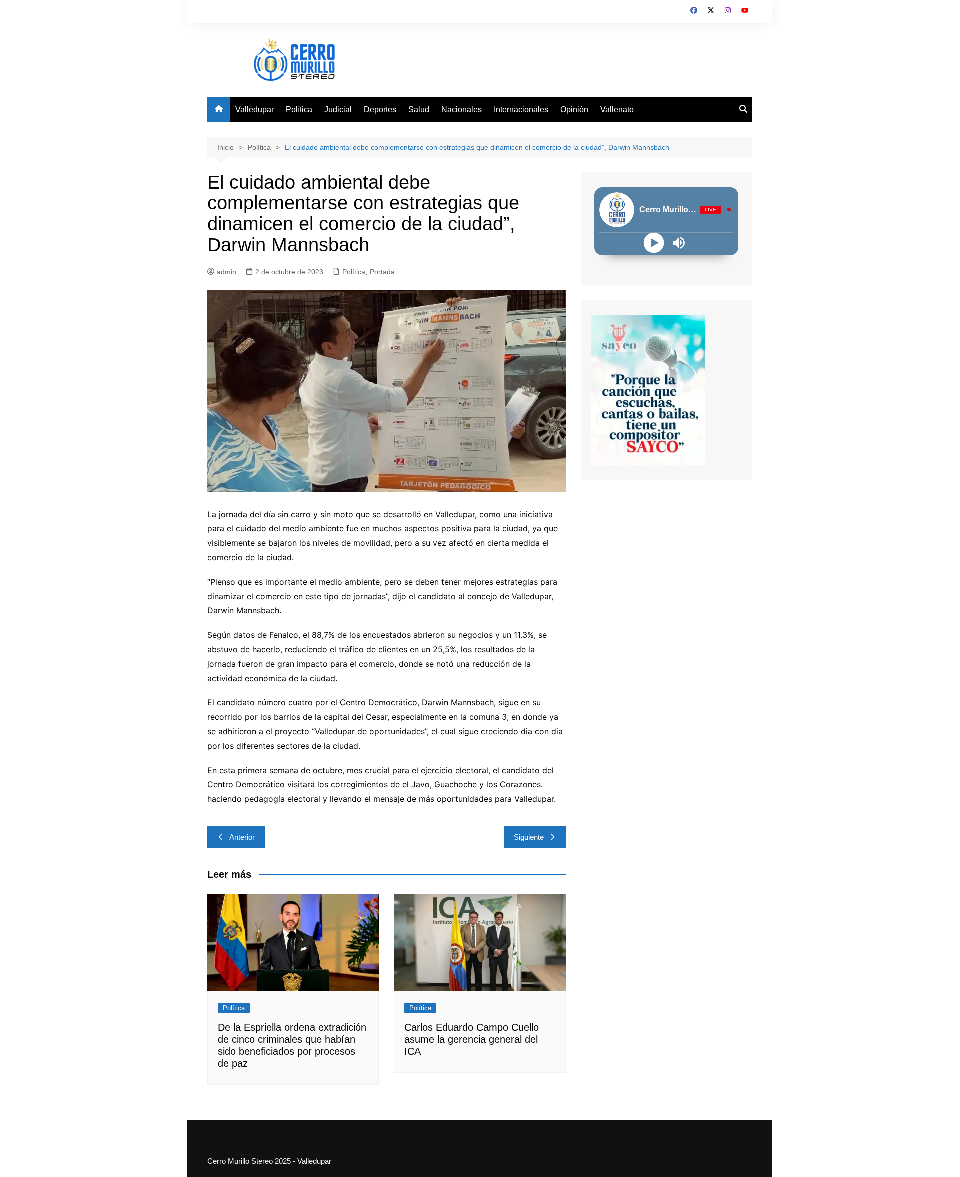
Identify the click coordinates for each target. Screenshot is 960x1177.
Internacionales (521, 109)
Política (299, 109)
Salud (419, 109)
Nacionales (462, 109)
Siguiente (529, 837)
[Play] (654, 242)
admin (226, 272)
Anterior (242, 837)
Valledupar (255, 109)
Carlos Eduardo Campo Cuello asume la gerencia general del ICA (471, 1039)
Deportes (380, 109)
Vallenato (617, 109)
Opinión (574, 109)
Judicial (338, 109)
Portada (382, 272)
